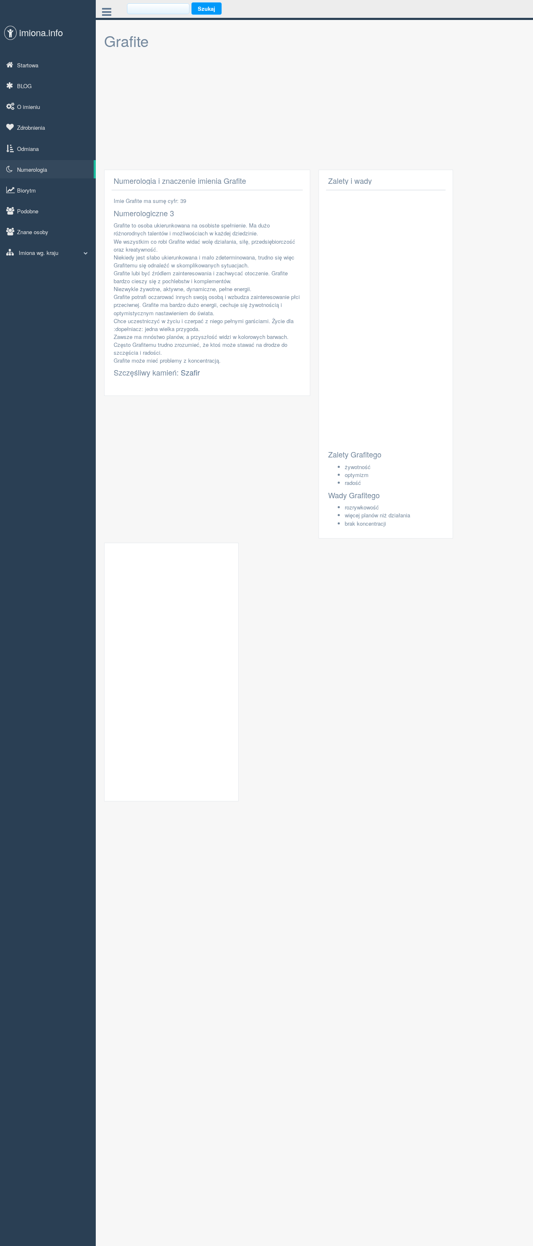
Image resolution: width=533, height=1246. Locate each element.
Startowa (27, 65)
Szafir (190, 372)
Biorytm (26, 190)
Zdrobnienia (31, 127)
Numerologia (32, 169)
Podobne (27, 211)
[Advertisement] (314, 111)
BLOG (24, 86)
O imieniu (28, 107)
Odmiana (28, 149)
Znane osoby (32, 232)
